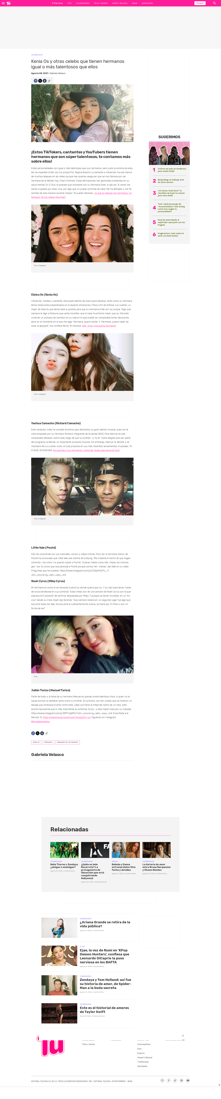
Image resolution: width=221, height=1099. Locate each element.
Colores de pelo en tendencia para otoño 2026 (172, 169)
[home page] (8, 3)
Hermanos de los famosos (67, 742)
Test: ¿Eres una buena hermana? (99, 325)
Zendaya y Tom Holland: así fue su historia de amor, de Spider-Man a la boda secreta (105, 984)
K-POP (82, 947)
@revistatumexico (40, 721)
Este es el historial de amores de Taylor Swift (104, 1010)
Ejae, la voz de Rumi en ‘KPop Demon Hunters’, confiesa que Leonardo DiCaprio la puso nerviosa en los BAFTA (104, 956)
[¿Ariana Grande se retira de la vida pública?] (59, 928)
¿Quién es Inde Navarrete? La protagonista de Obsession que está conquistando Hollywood (92, 871)
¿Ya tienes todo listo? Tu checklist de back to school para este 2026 (171, 193)
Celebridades (83, 3)
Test (70, 3)
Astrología (147, 3)
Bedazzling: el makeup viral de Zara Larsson (171, 181)
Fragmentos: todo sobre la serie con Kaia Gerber (171, 234)
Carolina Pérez (69, 871)
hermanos (48, 742)
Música (115, 861)
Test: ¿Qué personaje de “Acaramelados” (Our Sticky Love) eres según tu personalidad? (171, 208)
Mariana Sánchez (98, 1016)
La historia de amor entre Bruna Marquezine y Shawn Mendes (156, 867)
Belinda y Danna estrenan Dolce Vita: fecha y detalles (124, 867)
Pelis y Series (101, 3)
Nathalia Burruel (101, 882)
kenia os (36, 742)
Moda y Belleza (119, 3)
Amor (134, 3)
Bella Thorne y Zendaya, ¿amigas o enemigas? (64, 866)
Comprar (200, 3)
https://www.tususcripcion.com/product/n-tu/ (67, 717)
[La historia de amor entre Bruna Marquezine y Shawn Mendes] (156, 850)
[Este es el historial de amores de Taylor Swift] (59, 1013)
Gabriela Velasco (57, 73)
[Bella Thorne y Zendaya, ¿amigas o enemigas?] (64, 850)
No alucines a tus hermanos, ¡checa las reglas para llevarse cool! (86, 450)
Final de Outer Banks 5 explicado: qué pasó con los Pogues (171, 222)
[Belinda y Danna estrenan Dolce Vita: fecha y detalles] (126, 850)
